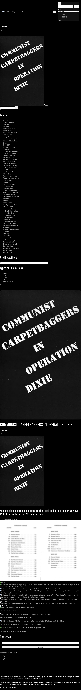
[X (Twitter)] (3, 35)
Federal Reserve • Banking (10, 166)
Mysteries (5, 201)
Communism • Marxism (9, 147)
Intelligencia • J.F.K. (8, 186)
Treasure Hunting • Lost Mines (11, 248)
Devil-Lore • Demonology (9, 153)
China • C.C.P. (6, 145)
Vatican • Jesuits (7, 250)
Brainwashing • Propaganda (10, 139)
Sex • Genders (6, 236)
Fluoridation (6, 170)
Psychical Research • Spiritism (11, 225)
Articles (5, 273)
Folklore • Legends (8, 174)
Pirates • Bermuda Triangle (10, 221)
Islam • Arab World (8, 188)
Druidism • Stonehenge (9, 155)
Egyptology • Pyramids (9, 157)
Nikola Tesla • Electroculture (10, 211)
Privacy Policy (13, 653)
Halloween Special (7, 180)
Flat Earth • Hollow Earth (9, 168)
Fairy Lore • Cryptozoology (10, 164)
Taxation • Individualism (9, 242)
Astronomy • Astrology (9, 129)
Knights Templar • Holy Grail (10, 192)
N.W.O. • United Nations (9, 207)
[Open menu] (54, 12)
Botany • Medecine (8, 137)
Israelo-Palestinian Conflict (10, 190)
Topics (59, 9)
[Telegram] (6, 35)
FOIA (4, 279)
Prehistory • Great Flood (9, 223)
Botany (5, 277)
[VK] (5, 35)
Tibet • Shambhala (8, 246)
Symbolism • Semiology (9, 240)
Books (4, 275)
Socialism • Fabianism (8, 238)
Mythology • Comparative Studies (11, 205)
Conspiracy (6, 149)
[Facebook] (1, 35)
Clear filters (3, 110)
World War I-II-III (7, 252)
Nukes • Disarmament (8, 217)
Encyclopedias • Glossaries (10, 159)
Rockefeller (6, 227)
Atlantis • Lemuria (7, 131)
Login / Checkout (4, 519)
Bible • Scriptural (7, 135)
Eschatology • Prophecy (9, 162)
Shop (22, 587)
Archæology (6, 126)
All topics (5, 120)
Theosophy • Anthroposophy (10, 244)
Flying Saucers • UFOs (8, 172)
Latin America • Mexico (9, 194)
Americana (6, 124)
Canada (5, 143)
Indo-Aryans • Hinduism (9, 184)
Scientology (6, 234)
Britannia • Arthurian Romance (11, 141)
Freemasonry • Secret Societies (11, 178)
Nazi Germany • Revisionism (10, 209)
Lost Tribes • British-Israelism (11, 197)
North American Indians (9, 215)
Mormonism (6, 199)
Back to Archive (13, 519)
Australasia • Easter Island (10, 133)
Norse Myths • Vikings (8, 213)
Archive (2, 653)
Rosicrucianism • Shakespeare (11, 230)
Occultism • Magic (7, 219)
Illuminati (5, 182)
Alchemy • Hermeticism (9, 122)
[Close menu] (59, 3)
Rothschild (6, 232)
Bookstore (6, 653)
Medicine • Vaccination (9, 281)
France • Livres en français (10, 176)
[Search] (76, 6)
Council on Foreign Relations (10, 151)
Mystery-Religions (7, 203)
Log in (59, 20)
